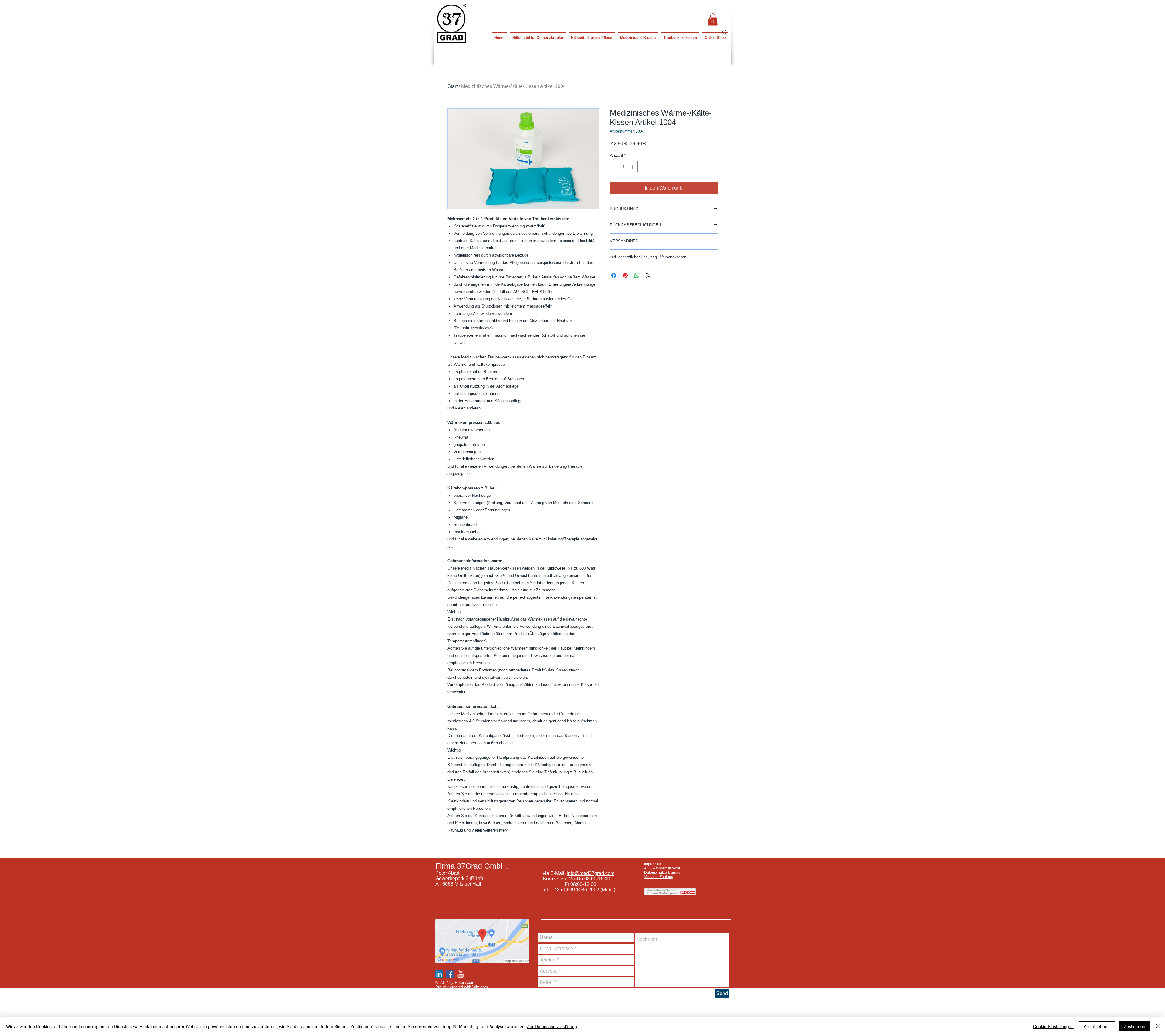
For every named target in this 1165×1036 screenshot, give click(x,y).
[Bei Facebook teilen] (613, 275)
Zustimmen (1134, 1026)
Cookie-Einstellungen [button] (1053, 1026)
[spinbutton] (623, 166)
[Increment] (633, 166)
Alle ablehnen (1097, 1026)
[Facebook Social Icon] (450, 974)
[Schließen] (1157, 1026)
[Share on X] (648, 275)
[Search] (724, 32)
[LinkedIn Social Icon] (439, 974)
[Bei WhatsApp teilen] (636, 275)
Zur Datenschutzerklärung (552, 1026)
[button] (712, 19)
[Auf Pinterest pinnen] (625, 275)
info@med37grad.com (590, 873)
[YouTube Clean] (460, 974)
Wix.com (480, 987)
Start (452, 86)
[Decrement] (614, 166)
